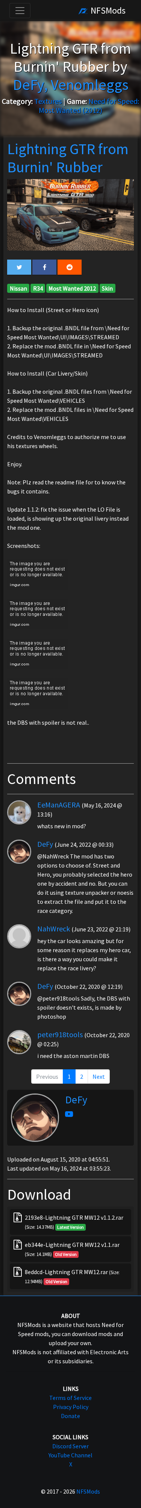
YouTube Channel (70, 1455)
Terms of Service (70, 1397)
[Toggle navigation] (19, 10)
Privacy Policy (70, 1407)
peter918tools (60, 1034)
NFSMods (107, 10)
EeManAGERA (58, 804)
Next (98, 1076)
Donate (70, 1416)
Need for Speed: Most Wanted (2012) (89, 105)
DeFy (45, 844)
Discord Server (70, 1446)
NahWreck (53, 928)
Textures (48, 101)
